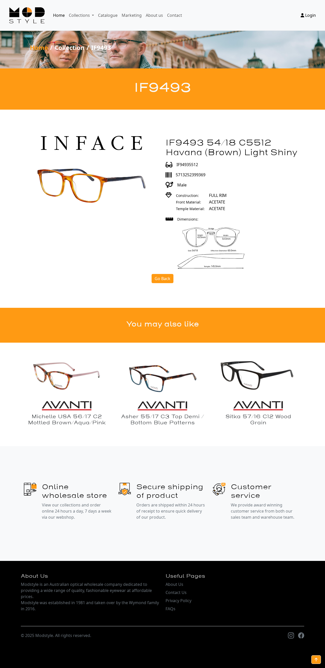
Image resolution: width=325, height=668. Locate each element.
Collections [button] (80, 15)
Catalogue (108, 15)
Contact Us (176, 592)
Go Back (162, 278)
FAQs (170, 609)
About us (154, 15)
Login (310, 15)
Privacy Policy (178, 600)
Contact (174, 15)
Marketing (132, 15)
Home (59, 15)
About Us (174, 584)
